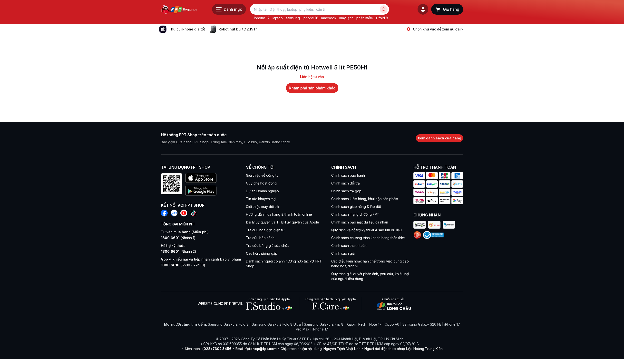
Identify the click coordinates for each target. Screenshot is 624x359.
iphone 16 (310, 18)
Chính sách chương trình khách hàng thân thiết (368, 238)
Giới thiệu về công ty (262, 175)
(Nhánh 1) (178, 238)
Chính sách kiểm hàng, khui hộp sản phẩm (364, 199)
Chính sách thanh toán (349, 245)
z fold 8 (382, 18)
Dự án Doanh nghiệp (262, 191)
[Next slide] (260, 29)
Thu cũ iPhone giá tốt (187, 29)
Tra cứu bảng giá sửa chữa (267, 245)
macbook (328, 18)
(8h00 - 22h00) (183, 265)
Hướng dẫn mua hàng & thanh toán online (279, 214)
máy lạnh (346, 18)
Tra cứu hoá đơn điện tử (265, 230)
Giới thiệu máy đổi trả (262, 206)
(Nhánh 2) (178, 251)
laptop (278, 18)
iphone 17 (262, 18)
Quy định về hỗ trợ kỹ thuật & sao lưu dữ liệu (366, 230)
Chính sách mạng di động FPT (355, 214)
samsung (293, 18)
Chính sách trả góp (346, 191)
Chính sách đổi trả (345, 183)
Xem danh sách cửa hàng (439, 138)
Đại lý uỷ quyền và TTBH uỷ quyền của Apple (282, 222)
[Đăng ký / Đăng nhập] (423, 9)
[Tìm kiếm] (384, 9)
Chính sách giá (343, 253)
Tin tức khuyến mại (261, 199)
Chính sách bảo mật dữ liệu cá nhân (359, 222)
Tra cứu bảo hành (260, 238)
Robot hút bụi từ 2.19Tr (238, 29)
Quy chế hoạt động (261, 183)
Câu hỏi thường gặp (261, 253)
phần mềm (364, 18)
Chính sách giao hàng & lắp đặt (356, 206)
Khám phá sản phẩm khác (312, 88)
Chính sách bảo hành (348, 175)
